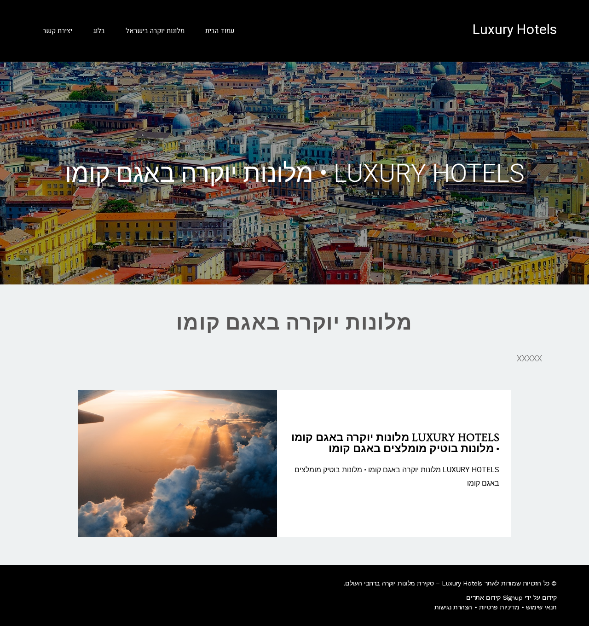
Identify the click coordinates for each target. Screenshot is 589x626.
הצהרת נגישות (453, 607)
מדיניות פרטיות (499, 607)
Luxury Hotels (515, 30)
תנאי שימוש (541, 607)
